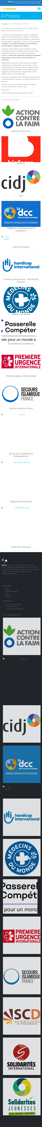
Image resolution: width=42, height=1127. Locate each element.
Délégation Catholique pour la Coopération (21, 229)
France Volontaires (21, 246)
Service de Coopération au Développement (21, 455)
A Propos (7, 589)
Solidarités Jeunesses (21, 546)
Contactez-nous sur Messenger (15, 608)
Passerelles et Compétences (21, 343)
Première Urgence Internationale (21, 375)
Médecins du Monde (21, 314)
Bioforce (21, 163)
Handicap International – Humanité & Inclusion (21, 280)
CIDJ (21, 195)
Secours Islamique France (21, 408)
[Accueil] (8, 9)
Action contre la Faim (21, 130)
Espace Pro (8, 595)
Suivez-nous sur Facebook (14, 604)
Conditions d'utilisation (11, 591)
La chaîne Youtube (12, 606)
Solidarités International (21, 501)
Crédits (7, 593)
